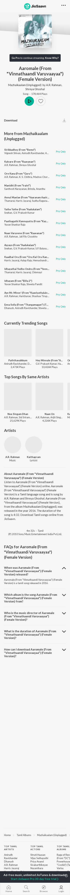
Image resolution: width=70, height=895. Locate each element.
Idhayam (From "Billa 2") (18, 280)
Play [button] (29, 101)
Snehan (8, 212)
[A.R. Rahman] (12, 444)
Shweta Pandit (34, 284)
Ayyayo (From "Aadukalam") (20, 245)
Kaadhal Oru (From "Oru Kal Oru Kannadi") (29, 257)
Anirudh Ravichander (33, 153)
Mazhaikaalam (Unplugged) (24, 85)
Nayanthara (36, 868)
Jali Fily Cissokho (28, 236)
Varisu (60, 868)
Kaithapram (34, 457)
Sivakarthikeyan (39, 864)
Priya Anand (37, 861)
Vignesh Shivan (12, 153)
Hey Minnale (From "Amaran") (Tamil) (49, 360)
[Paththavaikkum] (18, 342)
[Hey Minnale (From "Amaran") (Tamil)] (49, 342)
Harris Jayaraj (23, 200)
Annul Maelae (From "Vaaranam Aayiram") (28, 197)
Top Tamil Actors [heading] (36, 848)
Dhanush (9, 308)
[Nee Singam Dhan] (18, 396)
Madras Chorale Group (45, 176)
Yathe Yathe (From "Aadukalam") (23, 209)
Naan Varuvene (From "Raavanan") (24, 233)
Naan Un (50, 413)
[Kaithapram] (33, 444)
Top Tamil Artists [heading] (10, 848)
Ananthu (40, 188)
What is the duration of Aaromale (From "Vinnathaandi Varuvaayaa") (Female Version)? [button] (30, 634)
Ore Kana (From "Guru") (18, 173)
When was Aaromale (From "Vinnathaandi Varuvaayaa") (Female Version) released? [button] (28, 571)
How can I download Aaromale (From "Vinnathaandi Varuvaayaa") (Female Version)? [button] (28, 653)
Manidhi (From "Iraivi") (17, 185)
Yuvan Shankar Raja (14, 224)
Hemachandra (40, 260)
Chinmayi (37, 272)
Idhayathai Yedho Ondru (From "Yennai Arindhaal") (33, 268)
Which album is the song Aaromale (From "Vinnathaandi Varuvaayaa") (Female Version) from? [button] (30, 598)
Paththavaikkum (17, 360)
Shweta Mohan (46, 308)
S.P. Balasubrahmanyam (48, 248)
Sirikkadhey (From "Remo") (19, 149)
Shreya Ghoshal (35, 89)
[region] (35, 835)
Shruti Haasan (37, 854)
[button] (40, 101)
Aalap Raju (26, 260)
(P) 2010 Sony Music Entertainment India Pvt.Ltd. (35, 534)
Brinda (31, 188)
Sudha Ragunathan (42, 200)
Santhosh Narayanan (15, 188)
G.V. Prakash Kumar (24, 212)
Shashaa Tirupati (41, 296)
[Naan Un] (49, 396)
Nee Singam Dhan (17, 413)
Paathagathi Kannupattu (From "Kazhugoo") (29, 221)
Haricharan (25, 296)
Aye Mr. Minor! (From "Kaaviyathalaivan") (28, 292)
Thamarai (9, 200)
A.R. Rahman (53, 85)
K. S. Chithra (25, 176)
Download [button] (10, 120)
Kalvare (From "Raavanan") (19, 161)
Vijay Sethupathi (39, 858)
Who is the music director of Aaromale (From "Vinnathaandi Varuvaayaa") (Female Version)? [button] (29, 616)
